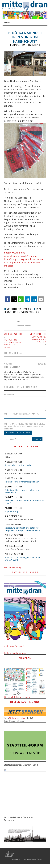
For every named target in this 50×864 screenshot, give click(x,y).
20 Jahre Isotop (11, 511)
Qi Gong (8, 457)
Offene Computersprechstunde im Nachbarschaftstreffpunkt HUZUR (20, 539)
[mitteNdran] (26, 5)
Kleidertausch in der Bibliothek (19, 519)
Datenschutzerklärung (33, 859)
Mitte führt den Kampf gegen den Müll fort (38, 339)
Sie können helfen (17, 718)
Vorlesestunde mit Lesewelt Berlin (20, 473)
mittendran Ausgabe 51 (15, 646)
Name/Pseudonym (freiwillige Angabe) (22, 414)
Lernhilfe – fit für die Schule (17, 549)
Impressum (16, 859)
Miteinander (25, 308)
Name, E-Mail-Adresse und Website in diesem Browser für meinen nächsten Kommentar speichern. (24, 426)
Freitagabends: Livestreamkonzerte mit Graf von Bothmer (13, 343)
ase (23, 45)
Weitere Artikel (24, 325)
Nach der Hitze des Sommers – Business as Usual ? (24, 501)
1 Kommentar (34, 45)
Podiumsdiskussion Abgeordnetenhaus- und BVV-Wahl (23, 558)
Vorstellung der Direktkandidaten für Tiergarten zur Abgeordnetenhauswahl (22, 529)
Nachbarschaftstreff (31, 312)
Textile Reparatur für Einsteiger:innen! (22, 481)
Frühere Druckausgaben (15, 653)
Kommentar (10, 394)
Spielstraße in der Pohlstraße (18, 465)
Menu (7, 22)
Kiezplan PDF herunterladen (17, 697)
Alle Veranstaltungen (13, 567)
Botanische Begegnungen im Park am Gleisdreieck (22, 491)
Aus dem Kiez (13, 308)
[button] (7, 299)
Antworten (42, 364)
